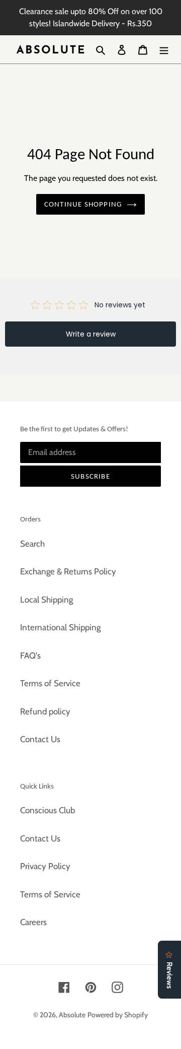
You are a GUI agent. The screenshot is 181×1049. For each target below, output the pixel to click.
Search (32, 544)
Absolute (72, 1014)
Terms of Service (50, 683)
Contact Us (40, 739)
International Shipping (60, 627)
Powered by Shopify (117, 1014)
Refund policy (45, 711)
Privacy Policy (45, 866)
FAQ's (30, 655)
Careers (33, 922)
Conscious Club (47, 810)
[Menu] (163, 49)
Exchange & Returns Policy (68, 571)
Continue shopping (83, 204)
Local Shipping (46, 600)
